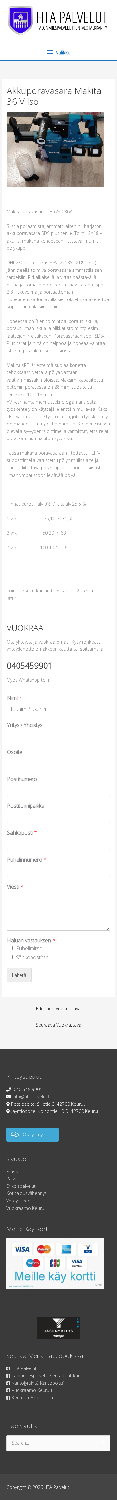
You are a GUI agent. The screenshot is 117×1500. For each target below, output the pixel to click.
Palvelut (14, 1178)
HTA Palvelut (23, 1368)
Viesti (15, 886)
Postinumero (22, 779)
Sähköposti (22, 832)
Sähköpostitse (32, 957)
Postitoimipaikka (25, 805)
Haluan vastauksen (31, 940)
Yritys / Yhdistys (25, 725)
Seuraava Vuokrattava (58, 1025)
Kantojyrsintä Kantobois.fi (37, 1383)
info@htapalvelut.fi (31, 1096)
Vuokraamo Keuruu (26, 1208)
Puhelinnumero (26, 859)
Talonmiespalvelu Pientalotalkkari (45, 1375)
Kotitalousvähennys (26, 1193)
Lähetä (19, 975)
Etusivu (13, 1171)
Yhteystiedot (19, 1201)
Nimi (14, 698)
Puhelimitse (29, 948)
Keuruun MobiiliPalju (31, 1398)
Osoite (14, 752)
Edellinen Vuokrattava (58, 1009)
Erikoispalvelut (21, 1186)
